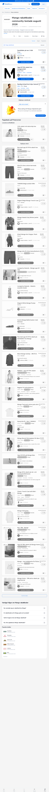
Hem (3, 12)
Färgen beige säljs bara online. (23, 90)
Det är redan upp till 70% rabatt (23, 584)
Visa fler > (5, 656)
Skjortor (28, 391)
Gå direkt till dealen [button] (25, 62)
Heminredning (25, 548)
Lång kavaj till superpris (22, 358)
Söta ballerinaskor (21, 326)
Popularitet (43, 41)
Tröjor (18, 88)
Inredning (19, 548)
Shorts (18, 255)
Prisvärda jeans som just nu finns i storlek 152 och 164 (28, 444)
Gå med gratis (36, 4)
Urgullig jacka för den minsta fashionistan (25, 567)
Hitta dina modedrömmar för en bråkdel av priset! (27, 533)
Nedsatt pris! (20, 205)
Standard (33, 41)
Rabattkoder (7, 12)
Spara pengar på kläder (22, 155)
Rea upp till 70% (20, 55)
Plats (43, 36)
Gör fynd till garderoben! (22, 342)
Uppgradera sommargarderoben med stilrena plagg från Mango (28, 480)
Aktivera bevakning (40, 115)
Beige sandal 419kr (21, 188)
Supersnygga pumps (21, 307)
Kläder (24, 72)
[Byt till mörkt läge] (29, 4)
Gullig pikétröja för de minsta (23, 410)
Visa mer (5, 33)
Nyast (38, 41)
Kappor (22, 497)
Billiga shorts (20, 257)
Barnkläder (29, 374)
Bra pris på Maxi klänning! (22, 290)
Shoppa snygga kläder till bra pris (24, 275)
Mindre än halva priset (21, 173)
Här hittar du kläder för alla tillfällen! (24, 461)
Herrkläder (23, 88)
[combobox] (15, 36)
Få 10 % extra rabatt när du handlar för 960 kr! (26, 550)
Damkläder (19, 54)
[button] (45, 790)
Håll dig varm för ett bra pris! (23, 516)
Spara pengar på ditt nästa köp (23, 134)
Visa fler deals (24, 595)
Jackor (18, 514)
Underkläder (29, 72)
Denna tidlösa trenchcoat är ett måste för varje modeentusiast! (27, 499)
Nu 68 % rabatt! (20, 427)
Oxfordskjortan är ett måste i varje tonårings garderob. (28, 393)
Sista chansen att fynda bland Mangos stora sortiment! (28, 376)
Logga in (44, 4)
